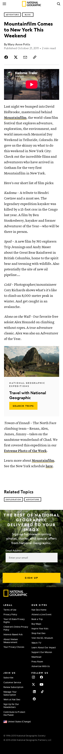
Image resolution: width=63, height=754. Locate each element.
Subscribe (8, 677)
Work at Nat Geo (12, 699)
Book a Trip (37, 619)
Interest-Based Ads (13, 634)
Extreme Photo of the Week (25, 451)
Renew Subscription (13, 687)
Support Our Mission (41, 652)
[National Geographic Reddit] (34, 699)
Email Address (14, 550)
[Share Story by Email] (25, 57)
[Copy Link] (34, 57)
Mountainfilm (15, 117)
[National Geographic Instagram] (33, 677)
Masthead (36, 656)
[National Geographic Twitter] (33, 684)
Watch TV (36, 642)
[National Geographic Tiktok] (42, 691)
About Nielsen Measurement (11, 641)
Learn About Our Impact (43, 647)
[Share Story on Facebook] (7, 57)
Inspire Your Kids (39, 628)
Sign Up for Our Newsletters (11, 705)
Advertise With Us (40, 666)
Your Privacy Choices (14, 646)
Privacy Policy (10, 614)
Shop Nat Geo (38, 633)
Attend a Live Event (41, 614)
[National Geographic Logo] (15, 595)
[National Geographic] (31, 4)
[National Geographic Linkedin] (34, 691)
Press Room (37, 661)
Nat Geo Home (38, 609)
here (49, 466)
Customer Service (12, 682)
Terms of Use (10, 609)
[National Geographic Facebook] (41, 677)
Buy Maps (36, 623)
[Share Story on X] (15, 57)
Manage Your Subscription (10, 693)
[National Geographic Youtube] (41, 684)
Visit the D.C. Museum (42, 637)
